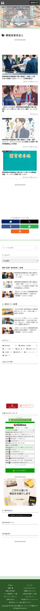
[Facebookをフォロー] (11, 226)
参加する (32, 467)
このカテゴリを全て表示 (20, 465)
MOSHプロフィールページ (29, 599)
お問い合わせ (10, 599)
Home (10, 585)
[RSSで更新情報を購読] (20, 231)
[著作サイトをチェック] (11, 222)
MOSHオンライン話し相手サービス (20, 602)
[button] (36, 248)
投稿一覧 (10, 588)
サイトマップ (30, 597)
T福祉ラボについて (30, 591)
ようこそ (29, 585)
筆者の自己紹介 (10, 591)
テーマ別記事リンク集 (10, 594)
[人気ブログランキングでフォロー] (20, 419)
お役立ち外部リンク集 (29, 594)
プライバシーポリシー (10, 597)
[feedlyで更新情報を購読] (29, 226)
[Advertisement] (20, 46)
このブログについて (29, 588)
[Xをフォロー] (29, 222)
